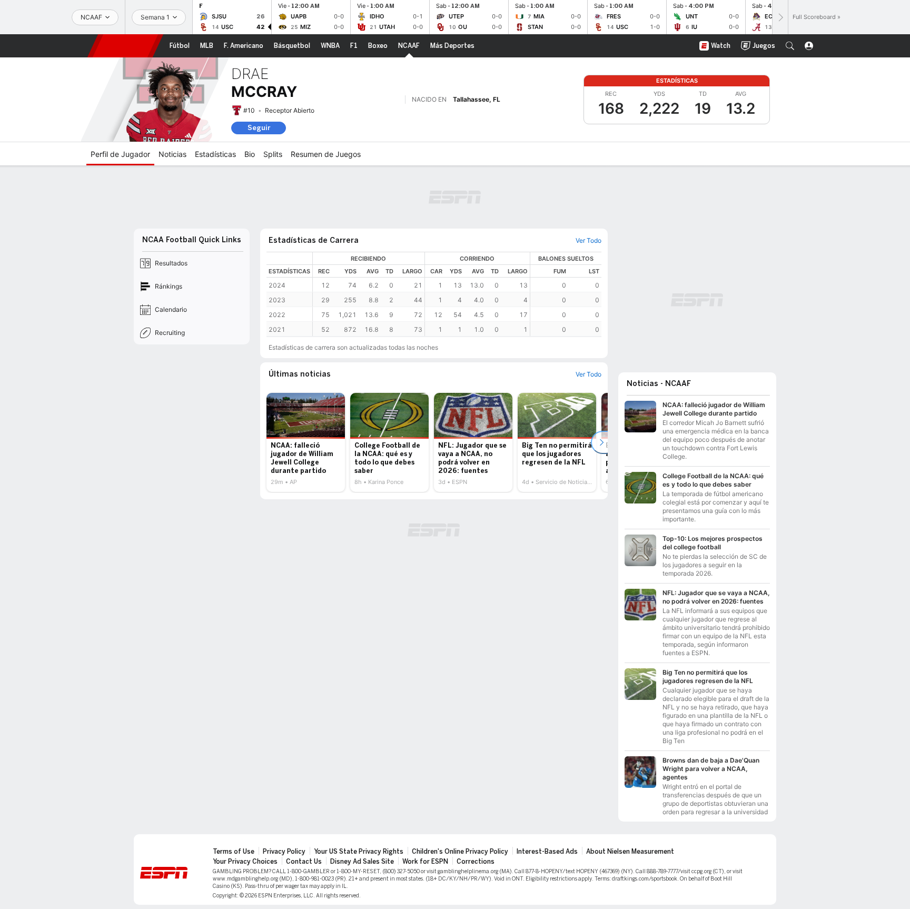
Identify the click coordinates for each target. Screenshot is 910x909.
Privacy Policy (284, 851)
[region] (457, 294)
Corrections (475, 861)
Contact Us (304, 861)
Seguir (259, 128)
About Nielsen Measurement (630, 851)
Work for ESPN (425, 861)
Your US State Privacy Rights (358, 851)
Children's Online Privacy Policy (460, 851)
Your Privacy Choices (245, 861)
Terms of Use (233, 851)
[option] (305, 442)
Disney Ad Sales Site (362, 861)
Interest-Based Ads (547, 851)
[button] (790, 46)
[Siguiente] (780, 17)
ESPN (125, 45)
